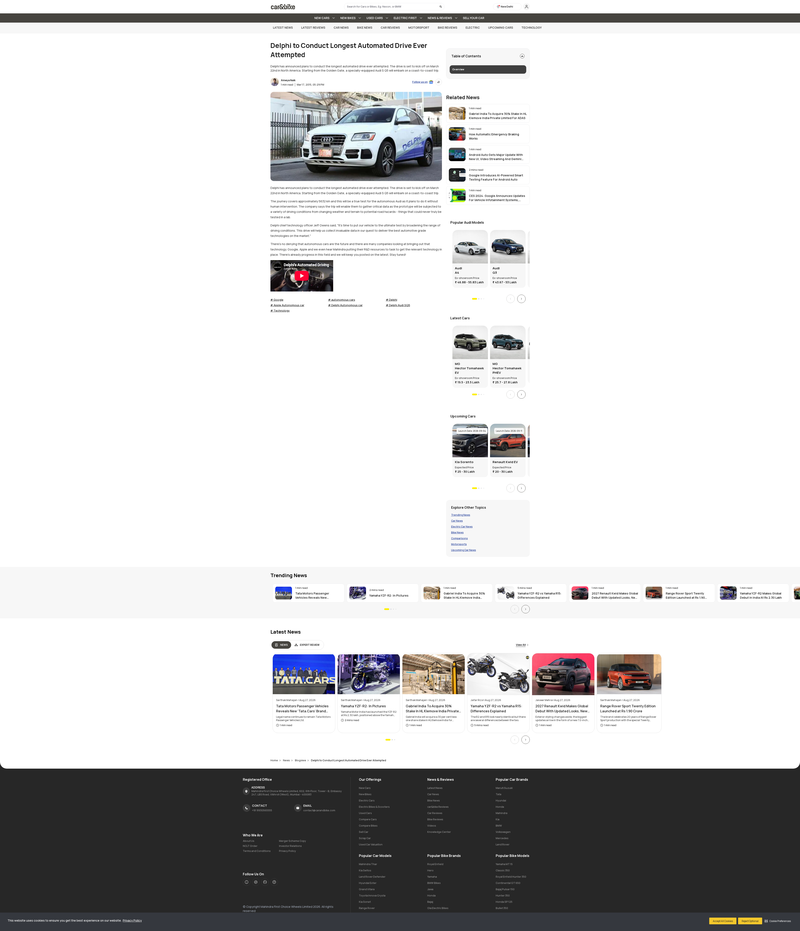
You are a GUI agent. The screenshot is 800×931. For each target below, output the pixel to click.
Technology (531, 28)
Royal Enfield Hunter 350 (511, 876)
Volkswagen (503, 832)
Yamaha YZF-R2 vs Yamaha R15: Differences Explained (539, 595)
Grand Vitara (367, 889)
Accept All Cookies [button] (723, 921)
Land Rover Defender (372, 876)
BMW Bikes (434, 883)
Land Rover (502, 844)
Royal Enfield (435, 864)
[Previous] (510, 299)
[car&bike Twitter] (256, 882)
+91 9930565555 (262, 810)
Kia (497, 819)
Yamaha (432, 876)
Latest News (283, 28)
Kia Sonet (365, 902)
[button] (778, 921)
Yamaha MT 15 (504, 864)
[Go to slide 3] (481, 298)
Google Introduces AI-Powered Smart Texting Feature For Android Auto (496, 177)
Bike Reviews (447, 28)
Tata (498, 794)
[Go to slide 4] (483, 298)
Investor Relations (290, 846)
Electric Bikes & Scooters (374, 807)
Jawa (430, 889)
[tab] (281, 645)
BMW (499, 825)
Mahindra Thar (368, 864)
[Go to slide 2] (478, 298)
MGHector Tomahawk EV (469, 368)
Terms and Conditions (257, 851)
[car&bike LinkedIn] (274, 882)
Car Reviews (390, 28)
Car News (341, 28)
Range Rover (367, 908)
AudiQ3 (496, 270)
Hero (430, 870)
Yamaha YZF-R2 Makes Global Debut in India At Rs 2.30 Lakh (761, 595)
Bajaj (430, 902)
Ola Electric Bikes (437, 908)
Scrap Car (365, 838)
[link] (488, 113)
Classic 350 (503, 870)
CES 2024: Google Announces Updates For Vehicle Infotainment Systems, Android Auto (497, 198)
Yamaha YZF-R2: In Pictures (388, 595)
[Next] (521, 299)
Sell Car (363, 832)
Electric (473, 28)
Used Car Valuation (371, 844)
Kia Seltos (365, 870)
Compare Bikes (368, 825)
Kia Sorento (464, 462)
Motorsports (459, 544)
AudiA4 (458, 270)
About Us (248, 841)
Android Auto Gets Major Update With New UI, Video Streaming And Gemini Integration (496, 157)
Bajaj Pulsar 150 (505, 889)
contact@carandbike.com (319, 810)
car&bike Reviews (438, 807)
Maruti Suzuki (504, 788)
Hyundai (501, 800)
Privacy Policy (132, 920)
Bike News (364, 28)
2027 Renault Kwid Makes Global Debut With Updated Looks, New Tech (615, 595)
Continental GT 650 (508, 883)
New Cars (365, 788)
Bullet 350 (502, 908)
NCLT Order (250, 846)
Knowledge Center (439, 832)
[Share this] (438, 82)
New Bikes (365, 794)
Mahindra (501, 813)
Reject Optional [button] (750, 921)
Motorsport (418, 28)
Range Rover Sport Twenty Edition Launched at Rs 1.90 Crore (685, 595)
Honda (500, 807)
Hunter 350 (503, 895)
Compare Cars (368, 819)
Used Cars (365, 813)
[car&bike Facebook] (265, 882)
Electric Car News (462, 526)
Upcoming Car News (463, 550)
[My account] (526, 6)
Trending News (460, 515)
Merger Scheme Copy (292, 841)
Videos (431, 825)
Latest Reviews (313, 28)
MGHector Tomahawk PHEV (507, 368)
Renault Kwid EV (505, 462)
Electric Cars (367, 800)
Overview (458, 69)
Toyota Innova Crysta (372, 895)
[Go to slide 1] (474, 299)
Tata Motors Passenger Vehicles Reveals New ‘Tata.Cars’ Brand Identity (314, 595)
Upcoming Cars (500, 28)
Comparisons (459, 538)
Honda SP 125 (504, 902)
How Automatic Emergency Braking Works (494, 136)
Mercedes (502, 838)
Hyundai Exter (367, 883)
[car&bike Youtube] (246, 882)
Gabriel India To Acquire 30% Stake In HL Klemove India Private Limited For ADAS (497, 116)
